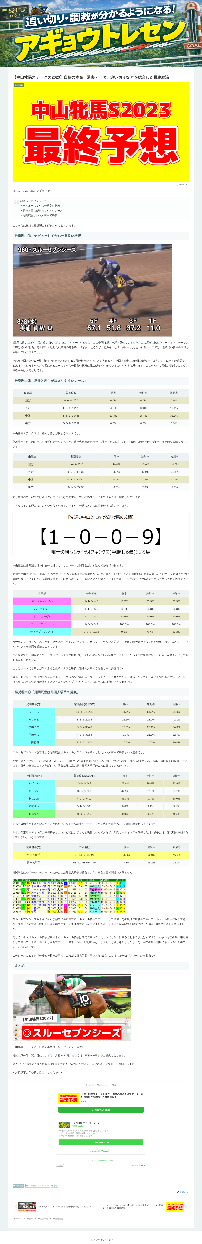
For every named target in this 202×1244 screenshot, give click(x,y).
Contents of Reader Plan (102, 1151)
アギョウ (142, 1165)
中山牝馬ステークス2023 (39, 1186)
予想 (55, 1186)
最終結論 (19, 1186)
